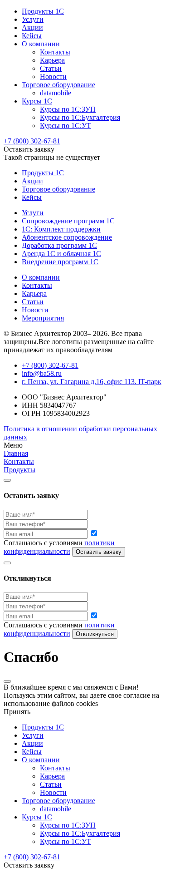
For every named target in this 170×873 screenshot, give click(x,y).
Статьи (51, 68)
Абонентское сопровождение (67, 237)
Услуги (33, 19)
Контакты (55, 52)
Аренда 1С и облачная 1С (61, 253)
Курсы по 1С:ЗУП (68, 109)
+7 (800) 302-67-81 (32, 141)
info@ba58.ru (42, 373)
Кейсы (32, 35)
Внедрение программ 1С (60, 262)
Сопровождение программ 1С (68, 221)
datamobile (55, 93)
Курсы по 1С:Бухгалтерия (80, 117)
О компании (41, 44)
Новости (53, 76)
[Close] (7, 480)
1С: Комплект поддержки (61, 229)
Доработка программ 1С (59, 245)
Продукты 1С (43, 11)
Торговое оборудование (58, 85)
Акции (32, 27)
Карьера (52, 60)
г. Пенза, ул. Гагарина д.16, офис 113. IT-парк (91, 381)
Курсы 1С (37, 101)
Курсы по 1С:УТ (65, 125)
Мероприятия (43, 318)
